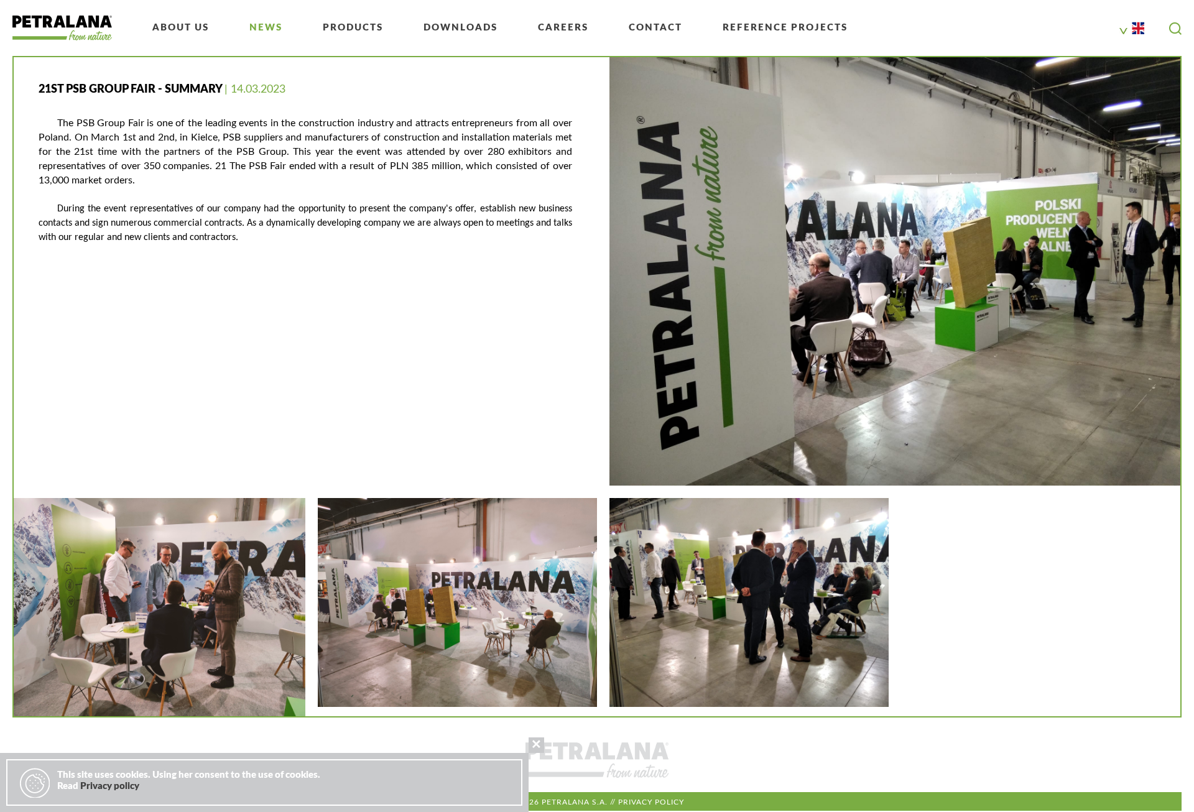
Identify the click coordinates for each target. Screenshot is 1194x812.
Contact (655, 27)
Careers (563, 27)
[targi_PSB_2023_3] (457, 603)
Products (353, 27)
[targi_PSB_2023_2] (159, 607)
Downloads (460, 27)
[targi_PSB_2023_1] (894, 271)
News (265, 27)
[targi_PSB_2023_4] (749, 603)
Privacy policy (651, 802)
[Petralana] (62, 28)
